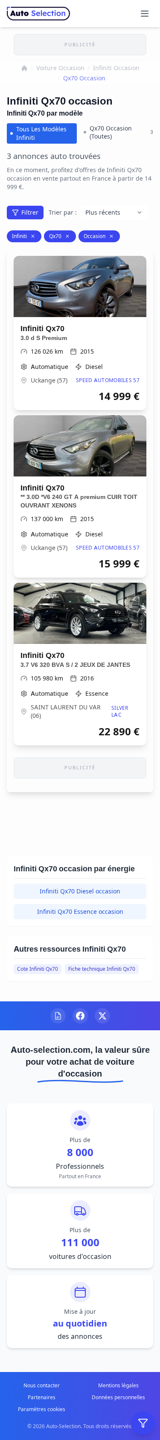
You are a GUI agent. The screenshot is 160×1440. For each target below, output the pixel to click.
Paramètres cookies (41, 1409)
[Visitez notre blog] (58, 1015)
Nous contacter (41, 1385)
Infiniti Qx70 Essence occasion (80, 911)
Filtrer (29, 212)
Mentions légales (118, 1385)
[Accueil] (24, 68)
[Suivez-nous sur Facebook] (80, 1015)
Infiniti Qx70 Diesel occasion (80, 891)
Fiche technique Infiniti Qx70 (101, 969)
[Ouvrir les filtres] (143, 1423)
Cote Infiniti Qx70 (37, 969)
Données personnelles (118, 1397)
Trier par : (63, 212)
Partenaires (41, 1397)
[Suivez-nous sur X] (102, 1015)
